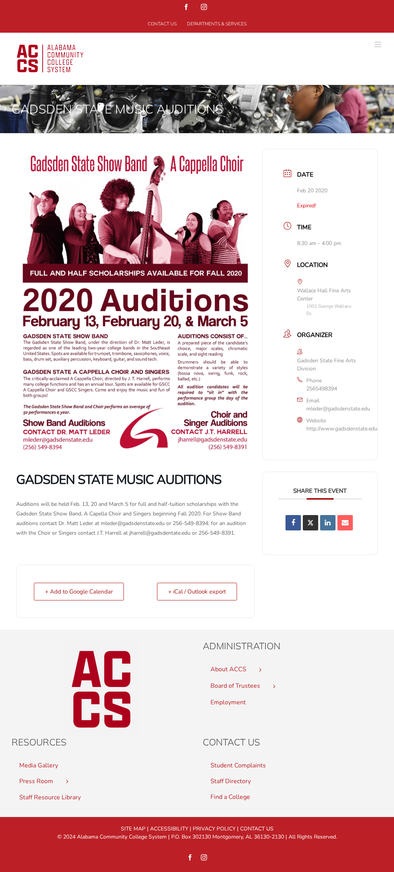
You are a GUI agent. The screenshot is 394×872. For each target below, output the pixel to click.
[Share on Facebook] (293, 522)
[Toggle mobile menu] (378, 44)
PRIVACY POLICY (214, 828)
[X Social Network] (310, 522)
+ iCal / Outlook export (197, 591)
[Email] (345, 522)
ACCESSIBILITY (169, 828)
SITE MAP (133, 828)
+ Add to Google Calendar (79, 591)
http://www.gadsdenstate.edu (341, 428)
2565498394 (321, 388)
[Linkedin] (328, 522)
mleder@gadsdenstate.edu (338, 408)
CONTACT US (257, 828)
